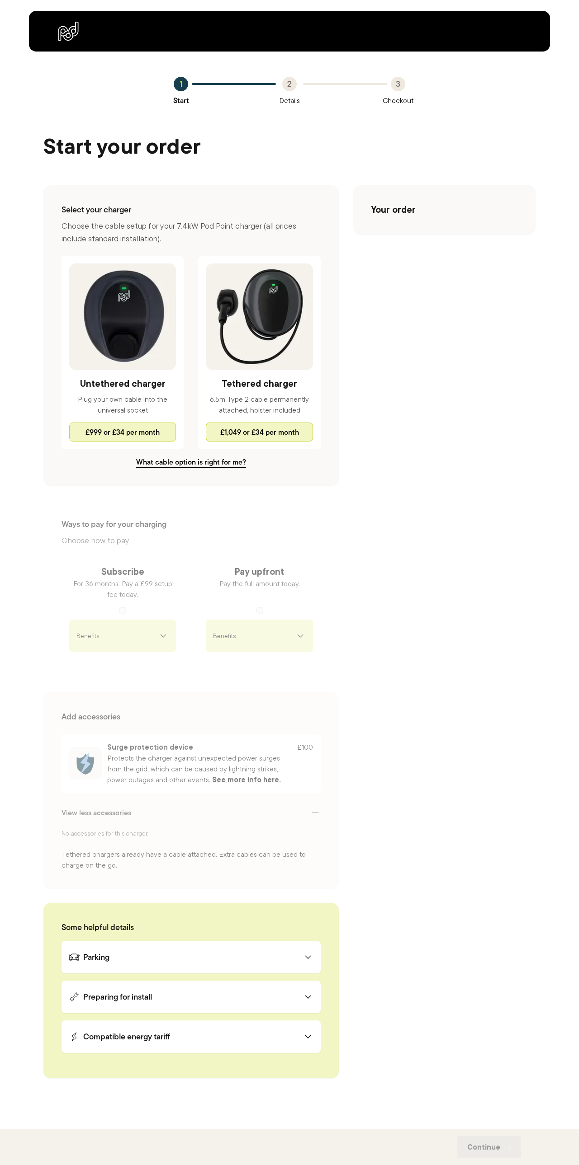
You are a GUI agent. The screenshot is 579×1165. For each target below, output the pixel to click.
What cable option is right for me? (191, 461)
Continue (483, 1146)
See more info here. (246, 779)
